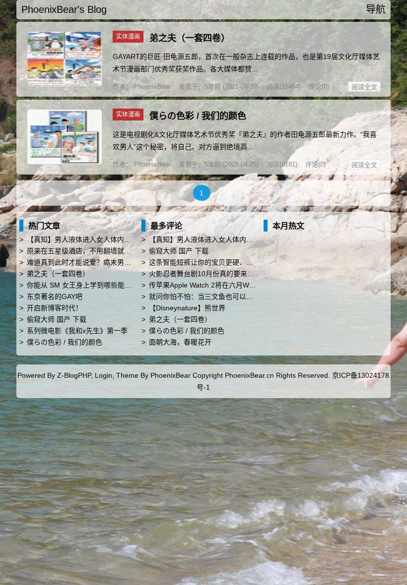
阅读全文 (364, 87)
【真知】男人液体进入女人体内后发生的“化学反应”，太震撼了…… (130, 239)
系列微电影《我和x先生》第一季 (77, 331)
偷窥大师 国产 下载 (56, 319)
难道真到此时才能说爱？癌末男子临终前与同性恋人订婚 (114, 262)
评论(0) (319, 86)
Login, (104, 375)
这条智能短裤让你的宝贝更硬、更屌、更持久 (218, 262)
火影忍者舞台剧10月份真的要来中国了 (208, 274)
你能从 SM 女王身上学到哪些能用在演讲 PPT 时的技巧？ (115, 285)
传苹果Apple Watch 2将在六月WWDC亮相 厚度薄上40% (236, 285)
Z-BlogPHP (74, 375)
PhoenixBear (151, 86)
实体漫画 (128, 36)
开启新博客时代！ (54, 308)
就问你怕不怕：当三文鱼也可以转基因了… (215, 296)
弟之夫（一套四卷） (189, 38)
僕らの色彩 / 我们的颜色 (197, 116)
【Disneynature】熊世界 (187, 308)
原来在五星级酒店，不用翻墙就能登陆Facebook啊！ (108, 251)
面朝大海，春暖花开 (180, 342)
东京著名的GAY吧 (54, 296)
